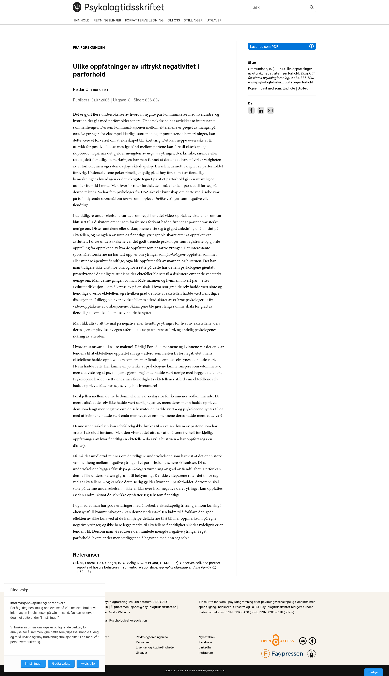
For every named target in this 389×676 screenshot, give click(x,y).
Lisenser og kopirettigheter (155, 647)
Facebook (206, 642)
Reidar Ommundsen (90, 89)
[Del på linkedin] (261, 110)
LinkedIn (205, 647)
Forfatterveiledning (144, 20)
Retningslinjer (107, 20)
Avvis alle (88, 663)
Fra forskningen (89, 47)
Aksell (180, 670)
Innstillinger (33, 663)
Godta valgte (61, 663)
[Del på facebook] (251, 110)
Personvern (143, 642)
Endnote (289, 88)
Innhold (82, 20)
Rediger (374, 672)
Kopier (253, 88)
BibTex (303, 88)
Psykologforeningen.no (152, 637)
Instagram (206, 652)
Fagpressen (269, 652)
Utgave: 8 (121, 99)
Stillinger (193, 20)
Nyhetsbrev (207, 637)
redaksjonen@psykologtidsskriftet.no (149, 607)
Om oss (174, 20)
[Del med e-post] (270, 110)
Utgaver (214, 20)
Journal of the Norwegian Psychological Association (110, 620)
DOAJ (255, 607)
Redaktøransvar (311, 652)
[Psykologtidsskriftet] (118, 7)
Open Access (270, 637)
